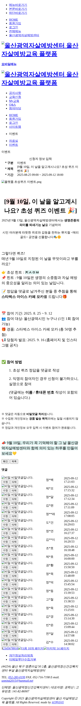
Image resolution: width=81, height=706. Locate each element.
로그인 (13, 27)
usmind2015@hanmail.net (17, 680)
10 (16, 648)
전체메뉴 (15, 31)
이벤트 (13, 144)
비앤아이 (58, 702)
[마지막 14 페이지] (56, 648)
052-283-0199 (16, 677)
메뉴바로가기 (18, 4)
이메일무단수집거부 (22, 659)
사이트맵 (15, 126)
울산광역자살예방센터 (24, 35)
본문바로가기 (18, 8)
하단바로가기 (18, 12)
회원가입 (15, 23)
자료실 (13, 140)
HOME (13, 19)
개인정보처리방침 (21, 655)
